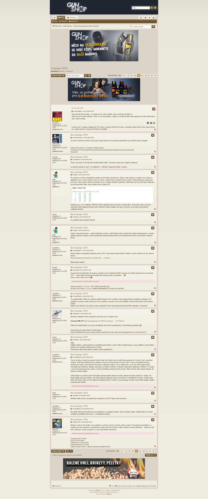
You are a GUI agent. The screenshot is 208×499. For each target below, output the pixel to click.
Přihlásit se (64, 21)
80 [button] (135, 75)
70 (59, 394)
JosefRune (55, 248)
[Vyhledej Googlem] (153, 26)
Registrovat (74, 21)
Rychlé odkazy (55, 18)
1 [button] (126, 75)
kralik (54, 393)
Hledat (56, 21)
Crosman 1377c (59, 68)
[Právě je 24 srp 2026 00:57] (131, 26)
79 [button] (131, 75)
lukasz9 (54, 317)
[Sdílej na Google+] (151, 123)
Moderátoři (70, 71)
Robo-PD (55, 429)
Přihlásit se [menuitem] (150, 18)
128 (60, 181)
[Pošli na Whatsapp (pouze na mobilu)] (154, 123)
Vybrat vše (81, 188)
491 (60, 145)
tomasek (55, 157)
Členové (72, 17)
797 (60, 216)
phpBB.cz (109, 494)
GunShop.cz (62, 71)
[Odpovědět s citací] (153, 108)
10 (59, 431)
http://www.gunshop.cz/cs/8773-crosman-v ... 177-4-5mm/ (104, 321)
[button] (119, 75)
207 (60, 249)
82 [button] (142, 75)
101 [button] (151, 75)
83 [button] (146, 75)
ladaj (53, 179)
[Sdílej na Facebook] (148, 123)
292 (60, 318)
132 (60, 269)
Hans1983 (55, 122)
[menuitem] (145, 17)
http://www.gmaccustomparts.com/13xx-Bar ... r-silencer (90, 258)
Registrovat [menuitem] (154, 18)
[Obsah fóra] (70, 7)
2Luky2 (54, 267)
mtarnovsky (56, 144)
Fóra (62, 17)
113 (60, 124)
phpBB (97, 490)
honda (54, 214)
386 (60, 158)
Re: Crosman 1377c (77, 108)
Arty (96, 492)
